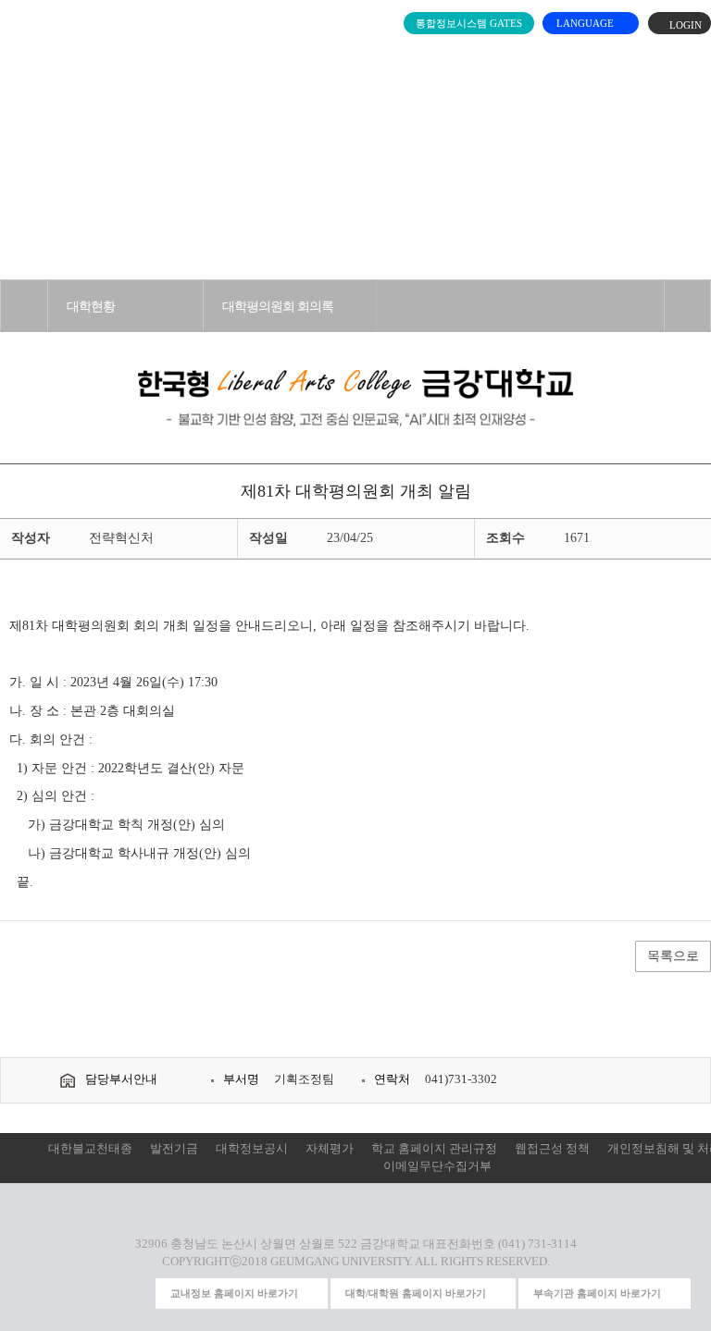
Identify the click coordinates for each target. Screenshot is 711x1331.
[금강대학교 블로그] (136, 1294)
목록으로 (673, 956)
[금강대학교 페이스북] (102, 1294)
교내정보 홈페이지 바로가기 (234, 1293)
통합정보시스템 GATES (469, 23)
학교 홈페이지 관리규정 (434, 1148)
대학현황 (91, 306)
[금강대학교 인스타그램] (34, 1294)
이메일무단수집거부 (437, 1166)
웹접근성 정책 (552, 1148)
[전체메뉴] (24, 55)
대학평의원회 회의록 (277, 306)
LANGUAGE (586, 23)
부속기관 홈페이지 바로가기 (597, 1293)
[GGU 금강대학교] (351, 59)
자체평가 (330, 1148)
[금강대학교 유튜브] (67, 1294)
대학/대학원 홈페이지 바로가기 (415, 1293)
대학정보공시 (252, 1148)
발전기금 (174, 1148)
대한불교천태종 (90, 1148)
